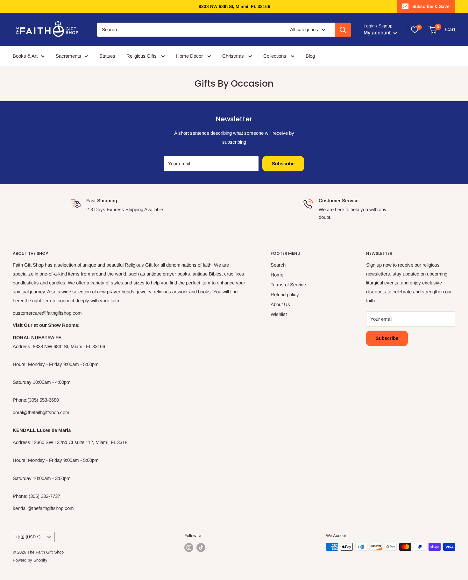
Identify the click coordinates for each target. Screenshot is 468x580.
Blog (310, 56)
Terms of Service (288, 284)
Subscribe (283, 163)
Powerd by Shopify (30, 560)
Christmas (233, 56)
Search (278, 265)
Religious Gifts (142, 56)
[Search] (343, 30)
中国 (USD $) (28, 536)
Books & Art (25, 56)
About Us (280, 304)
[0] (414, 29)
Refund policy (285, 294)
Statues (107, 56)
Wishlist (279, 314)
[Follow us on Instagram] (188, 547)
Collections (275, 56)
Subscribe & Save (431, 6)
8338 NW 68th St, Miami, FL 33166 (234, 6)
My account (378, 32)
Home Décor (190, 56)
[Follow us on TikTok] (200, 547)
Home (277, 274)
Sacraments (68, 56)
